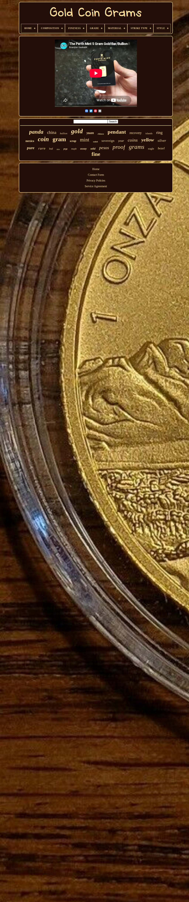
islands (148, 133)
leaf (51, 148)
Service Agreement (96, 186)
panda (36, 132)
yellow (147, 140)
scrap (73, 141)
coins (133, 140)
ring (159, 132)
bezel (161, 148)
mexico (29, 141)
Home (95, 169)
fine (96, 154)
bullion (63, 133)
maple (74, 148)
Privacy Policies (96, 180)
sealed (95, 142)
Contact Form (96, 174)
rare (41, 148)
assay (83, 148)
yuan (90, 133)
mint (84, 140)
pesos (104, 147)
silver (162, 140)
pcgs (65, 148)
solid (92, 148)
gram (59, 139)
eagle (151, 148)
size (58, 149)
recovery (136, 133)
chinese (101, 134)
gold (77, 131)
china (51, 132)
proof (119, 147)
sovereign (108, 141)
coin (43, 139)
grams (136, 146)
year (121, 141)
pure (30, 148)
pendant (117, 132)
